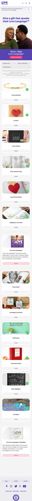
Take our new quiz (16, 57)
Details (16, 100)
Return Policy (23, 491)
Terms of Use (9, 491)
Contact (26, 481)
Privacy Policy (16, 491)
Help (6, 481)
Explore (16, 263)
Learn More (13, 10)
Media (16, 481)
